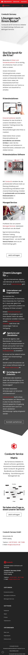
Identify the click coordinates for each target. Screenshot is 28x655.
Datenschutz (7, 639)
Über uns (6, 632)
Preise (6, 617)
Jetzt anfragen (14, 255)
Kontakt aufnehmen (14, 422)
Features (6, 610)
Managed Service (9, 599)
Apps (5, 614)
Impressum (7, 635)
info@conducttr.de (8, 1)
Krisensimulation (8, 592)
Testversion (7, 620)
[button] (3, 652)
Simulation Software (9, 595)
